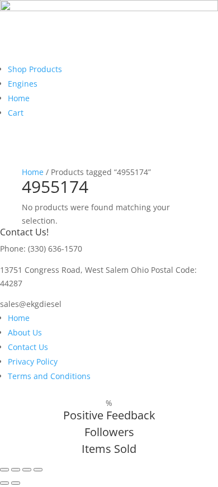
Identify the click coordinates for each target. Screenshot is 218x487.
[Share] (26, 469)
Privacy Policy (33, 361)
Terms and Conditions (49, 376)
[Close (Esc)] (38, 469)
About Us (25, 332)
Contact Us (28, 347)
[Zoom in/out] (4, 469)
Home (19, 98)
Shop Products (35, 69)
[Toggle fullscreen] (15, 469)
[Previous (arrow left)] (4, 483)
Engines (22, 83)
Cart (15, 112)
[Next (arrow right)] (15, 483)
